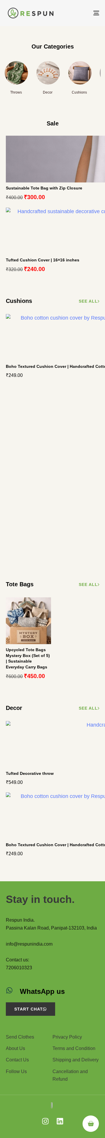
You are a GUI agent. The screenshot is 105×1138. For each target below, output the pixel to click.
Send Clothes (20, 1036)
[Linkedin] (60, 1121)
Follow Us (16, 1071)
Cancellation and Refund (70, 1075)
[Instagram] (45, 1121)
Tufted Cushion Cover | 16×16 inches (42, 260)
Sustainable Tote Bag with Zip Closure (44, 188)
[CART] (90, 1123)
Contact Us (17, 1059)
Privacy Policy (67, 1036)
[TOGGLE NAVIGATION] (83, 13)
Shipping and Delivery (75, 1059)
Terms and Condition (73, 1048)
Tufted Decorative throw (30, 773)
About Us (15, 1048)
